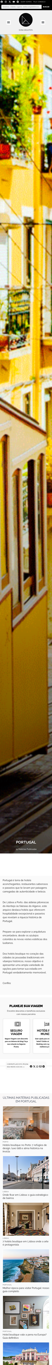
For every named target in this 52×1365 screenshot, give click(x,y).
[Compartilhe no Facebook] (31, 1066)
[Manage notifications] (46, 1359)
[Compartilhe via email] (40, 1066)
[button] (8, 22)
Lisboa (6, 1192)
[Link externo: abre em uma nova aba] (26, 864)
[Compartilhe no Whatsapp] (37, 1066)
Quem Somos (26, 2)
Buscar (46, 7)
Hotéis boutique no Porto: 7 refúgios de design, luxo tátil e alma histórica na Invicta (25, 1148)
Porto (5, 1142)
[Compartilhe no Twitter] (34, 1066)
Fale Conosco (39, 2)
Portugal (7, 1285)
